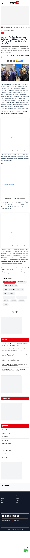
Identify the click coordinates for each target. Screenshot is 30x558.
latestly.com (13, 274)
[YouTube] (8, 516)
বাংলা (12, 521)
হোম (1, 31)
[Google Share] (19, 61)
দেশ (23, 27)
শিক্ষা (2, 503)
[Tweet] (16, 312)
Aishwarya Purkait (6, 56)
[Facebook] (8, 61)
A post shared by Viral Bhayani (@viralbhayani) (15, 151)
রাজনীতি (2, 498)
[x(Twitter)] (11, 61)
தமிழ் (18, 521)
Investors (20, 525)
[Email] (18, 516)
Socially (15, 27)
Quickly (7, 27)
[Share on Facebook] (13, 312)
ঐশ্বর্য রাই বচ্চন (21, 301)
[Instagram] (10, 516)
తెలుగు (15, 521)
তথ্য (2, 501)
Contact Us (15, 525)
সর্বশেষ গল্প (4, 340)
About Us (4, 525)
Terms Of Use (9, 525)
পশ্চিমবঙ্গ (20, 27)
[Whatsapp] (14, 61)
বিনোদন (17, 496)
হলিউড (17, 501)
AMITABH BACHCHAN (9, 293)
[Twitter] (6, 516)
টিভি (17, 503)
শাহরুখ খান (5, 304)
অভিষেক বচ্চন (6, 301)
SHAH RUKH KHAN (22, 297)
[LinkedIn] (13, 516)
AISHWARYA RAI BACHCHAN (10, 286)
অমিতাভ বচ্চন (14, 301)
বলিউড (12, 31)
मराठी (9, 521)
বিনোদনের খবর (7, 31)
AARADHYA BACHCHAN (9, 282)
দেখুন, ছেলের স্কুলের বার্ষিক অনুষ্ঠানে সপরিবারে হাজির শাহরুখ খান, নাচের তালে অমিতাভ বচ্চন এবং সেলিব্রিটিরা (14, 112)
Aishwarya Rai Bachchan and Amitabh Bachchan (13, 289)
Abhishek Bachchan (22, 282)
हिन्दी (7, 521)
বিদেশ (26, 27)
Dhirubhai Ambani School (9, 297)
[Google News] (15, 516)
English (3, 521)
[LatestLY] (14, 4)
